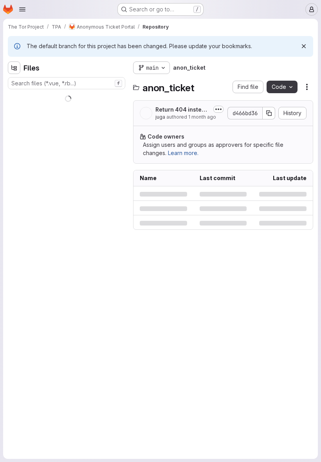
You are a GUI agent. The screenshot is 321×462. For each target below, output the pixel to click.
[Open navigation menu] (22, 9)
